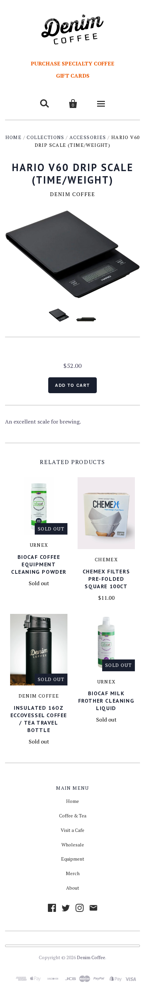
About (72, 888)
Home (13, 137)
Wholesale (72, 844)
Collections (45, 137)
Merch (73, 873)
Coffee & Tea (72, 815)
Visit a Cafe (72, 830)
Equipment (72, 859)
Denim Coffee (72, 194)
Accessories (87, 137)
